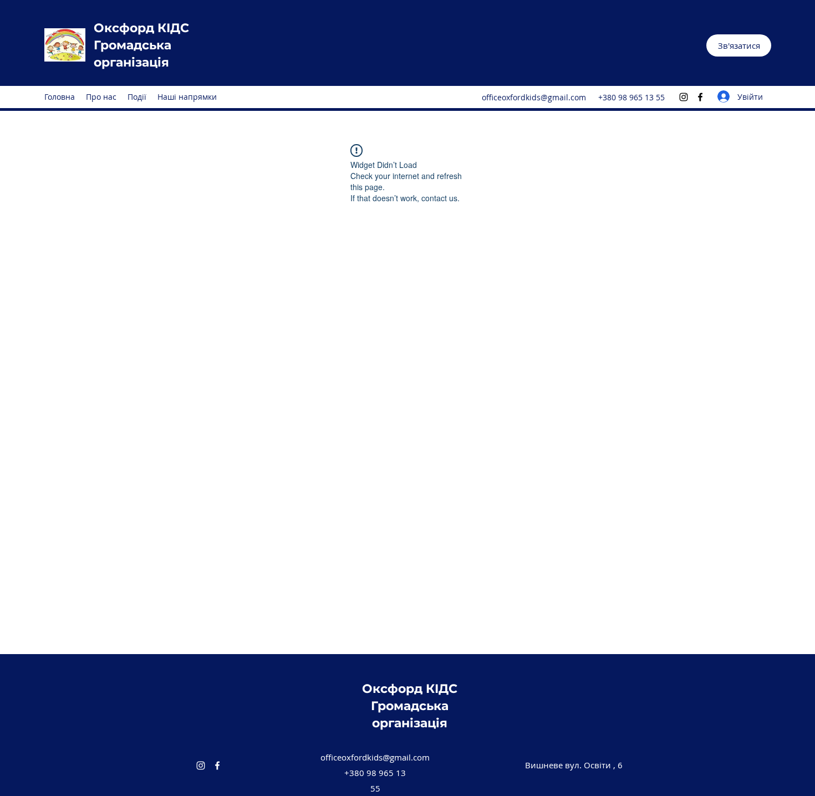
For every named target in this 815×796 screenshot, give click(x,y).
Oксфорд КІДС (141, 28)
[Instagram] (683, 97)
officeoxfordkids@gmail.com (534, 97)
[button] (738, 45)
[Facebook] (700, 97)
